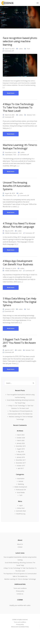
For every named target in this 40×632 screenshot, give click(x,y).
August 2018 (21, 449)
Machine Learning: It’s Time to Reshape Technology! (20, 146)
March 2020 (20, 440)
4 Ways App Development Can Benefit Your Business (18, 262)
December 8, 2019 (10, 152)
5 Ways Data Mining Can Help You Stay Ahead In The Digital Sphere (19, 302)
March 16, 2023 (9, 49)
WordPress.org (20, 514)
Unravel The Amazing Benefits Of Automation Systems (16, 186)
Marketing (21, 484)
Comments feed (21, 511)
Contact (20, 547)
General (29, 115)
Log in (21, 505)
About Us (20, 544)
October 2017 (21, 465)
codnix (21, 49)
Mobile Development (11, 233)
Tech (28, 49)
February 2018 (20, 454)
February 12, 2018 (10, 268)
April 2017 (21, 468)
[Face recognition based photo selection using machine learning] (20, 66)
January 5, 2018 (9, 309)
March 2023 (20, 435)
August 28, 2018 (10, 193)
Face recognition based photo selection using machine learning (20, 41)
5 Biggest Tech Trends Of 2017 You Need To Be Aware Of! (19, 343)
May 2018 (21, 452)
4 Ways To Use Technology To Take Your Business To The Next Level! (18, 107)
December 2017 (21, 460)
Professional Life (21, 489)
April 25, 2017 (9, 350)
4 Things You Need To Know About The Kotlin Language (19, 225)
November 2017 (21, 463)
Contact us (20, 594)
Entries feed (20, 508)
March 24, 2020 (9, 115)
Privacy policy (20, 591)
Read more (10, 93)
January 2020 (21, 443)
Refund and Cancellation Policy (20, 627)
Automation (8, 154)
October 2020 (21, 438)
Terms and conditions (20, 588)
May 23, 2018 (9, 231)
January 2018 (21, 457)
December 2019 (21, 446)
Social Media (21, 492)
